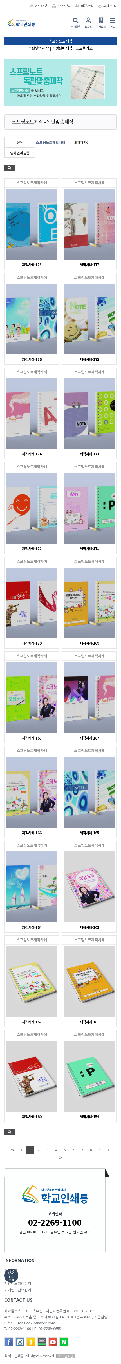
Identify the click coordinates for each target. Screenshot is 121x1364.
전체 (20, 142)
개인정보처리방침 (17, 1283)
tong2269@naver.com (36, 1322)
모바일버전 (66, 1356)
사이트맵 (64, 5)
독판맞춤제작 (38, 48)
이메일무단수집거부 (19, 1289)
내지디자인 (81, 142)
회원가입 (87, 5)
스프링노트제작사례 (50, 142)
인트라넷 (41, 5)
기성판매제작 (62, 48)
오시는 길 (109, 5)
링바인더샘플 (20, 152)
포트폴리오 (84, 48)
